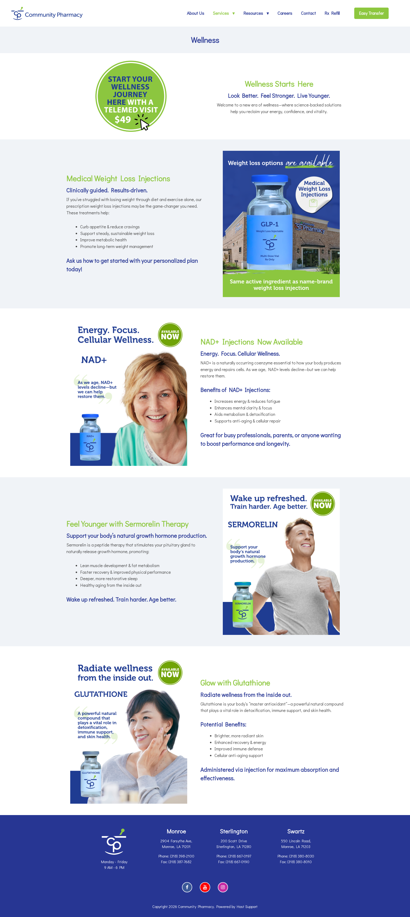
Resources (253, 13)
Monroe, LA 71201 (176, 846)
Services (221, 13)
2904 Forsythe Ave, (176, 840)
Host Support (247, 906)
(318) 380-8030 (301, 855)
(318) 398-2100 (182, 855)
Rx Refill (332, 13)
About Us (195, 13)
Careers (285, 13)
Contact (308, 13)
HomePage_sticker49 (112, 63)
